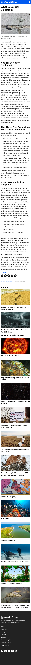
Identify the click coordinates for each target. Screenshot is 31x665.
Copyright (3, 634)
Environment (21, 279)
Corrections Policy (6, 642)
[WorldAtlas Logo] (11, 2)
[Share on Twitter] (8, 275)
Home (2, 626)
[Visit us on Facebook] (5, 651)
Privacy (3, 632)
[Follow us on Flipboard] (2, 651)
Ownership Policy (5, 645)
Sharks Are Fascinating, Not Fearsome (15, 562)
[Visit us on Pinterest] (12, 651)
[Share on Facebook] (5, 275)
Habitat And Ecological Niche (11, 583)
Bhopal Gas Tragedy (8, 497)
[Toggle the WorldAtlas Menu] (2, 2)
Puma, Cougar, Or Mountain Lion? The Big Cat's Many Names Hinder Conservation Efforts (15, 475)
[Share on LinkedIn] (15, 275)
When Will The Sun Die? (10, 356)
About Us (3, 637)
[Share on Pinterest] (12, 275)
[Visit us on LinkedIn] (16, 651)
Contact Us (4, 629)
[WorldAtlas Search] (29, 2)
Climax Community (8, 540)
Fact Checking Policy (6, 640)
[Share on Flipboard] (2, 275)
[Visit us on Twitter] (9, 651)
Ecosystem (5, 518)
